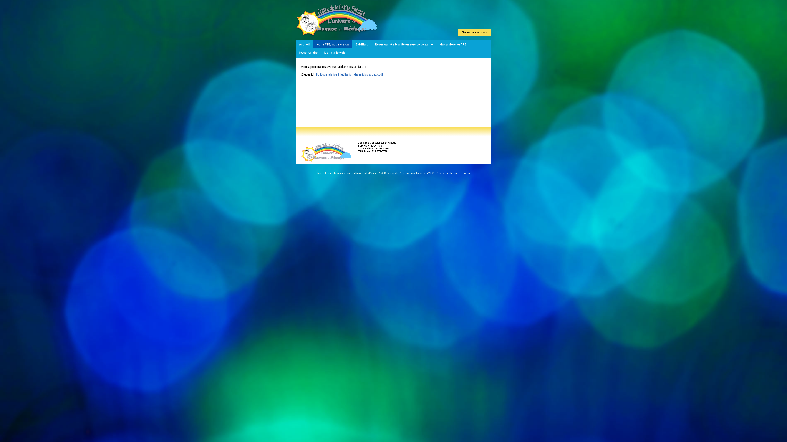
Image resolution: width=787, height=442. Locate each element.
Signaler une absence (474, 32)
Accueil (304, 44)
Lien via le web (334, 52)
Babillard (362, 44)
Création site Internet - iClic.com (453, 173)
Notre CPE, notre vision (332, 44)
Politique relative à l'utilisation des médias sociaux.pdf (349, 74)
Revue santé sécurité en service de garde (404, 44)
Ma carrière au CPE (452, 44)
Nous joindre (308, 52)
